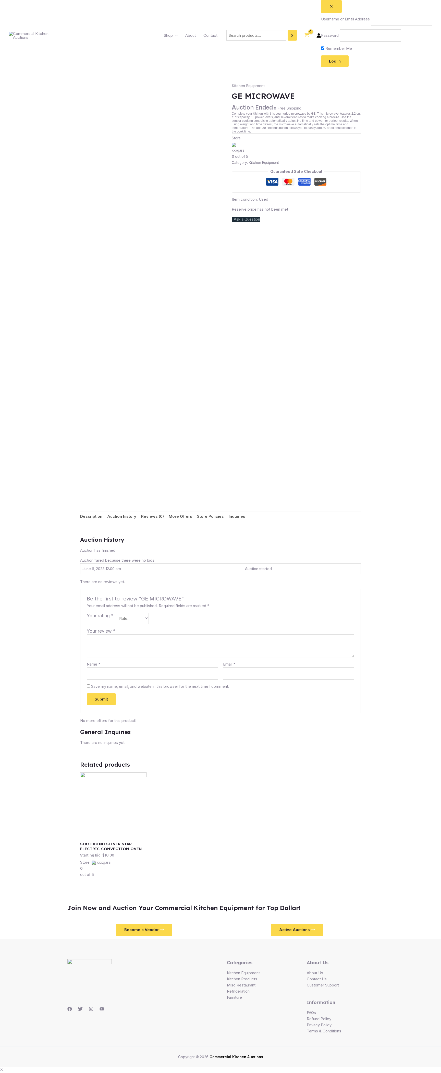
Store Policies (210, 516)
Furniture (234, 997)
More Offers (180, 516)
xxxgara (238, 150)
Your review (101, 631)
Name (93, 664)
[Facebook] (69, 1009)
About (190, 35)
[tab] (91, 517)
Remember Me (338, 48)
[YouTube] (102, 1009)
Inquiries (237, 516)
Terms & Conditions (324, 1031)
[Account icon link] (318, 35)
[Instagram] (91, 1009)
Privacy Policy (319, 1024)
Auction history (121, 516)
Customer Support (323, 985)
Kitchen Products (242, 978)
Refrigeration (238, 991)
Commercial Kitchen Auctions (236, 1057)
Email (229, 664)
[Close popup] (331, 6)
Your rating (100, 615)
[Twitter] (80, 1009)
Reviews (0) (152, 516)
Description (91, 516)
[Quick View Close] (1, 1069)
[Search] (292, 35)
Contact (210, 35)
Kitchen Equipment (248, 85)
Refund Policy (319, 1018)
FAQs (311, 1012)
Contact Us (317, 978)
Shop (168, 35)
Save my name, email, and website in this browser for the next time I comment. (160, 686)
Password (330, 35)
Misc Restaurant (241, 985)
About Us (315, 972)
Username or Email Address (345, 19)
